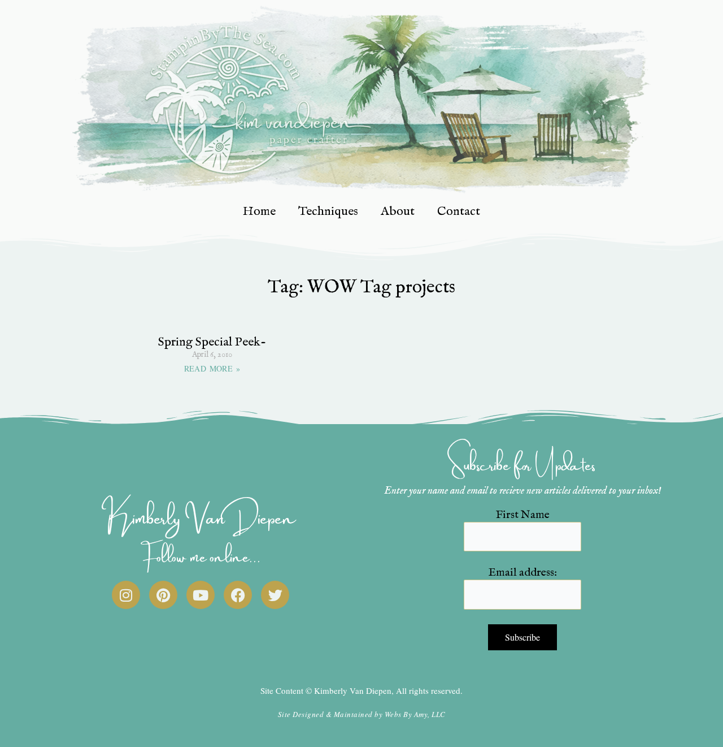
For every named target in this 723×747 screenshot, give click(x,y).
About (398, 211)
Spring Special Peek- (212, 342)
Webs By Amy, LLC (415, 714)
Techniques (328, 211)
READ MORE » (212, 368)
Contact (458, 211)
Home (259, 211)
